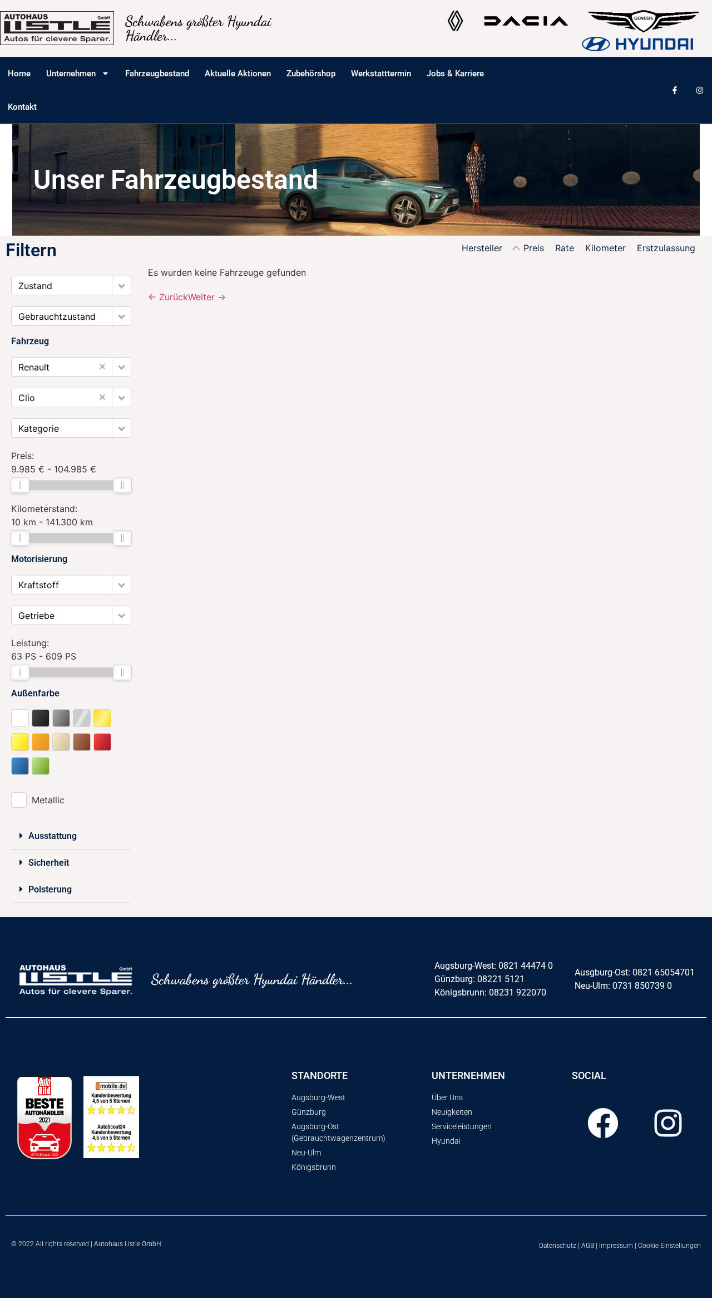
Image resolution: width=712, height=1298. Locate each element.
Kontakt (22, 107)
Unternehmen (71, 74)
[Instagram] (699, 90)
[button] (121, 285)
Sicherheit (48, 862)
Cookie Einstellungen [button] (669, 1246)
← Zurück (168, 296)
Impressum (616, 1246)
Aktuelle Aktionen (238, 74)
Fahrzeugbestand (157, 74)
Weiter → (207, 296)
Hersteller (482, 247)
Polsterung (50, 889)
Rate (564, 247)
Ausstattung (52, 836)
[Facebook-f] (674, 90)
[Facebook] (603, 1123)
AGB (587, 1246)
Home (19, 74)
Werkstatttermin (381, 74)
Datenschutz (557, 1246)
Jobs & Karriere (455, 74)
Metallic (48, 800)
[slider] (20, 485)
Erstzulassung (666, 247)
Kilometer (605, 247)
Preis (533, 247)
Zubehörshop (310, 74)
